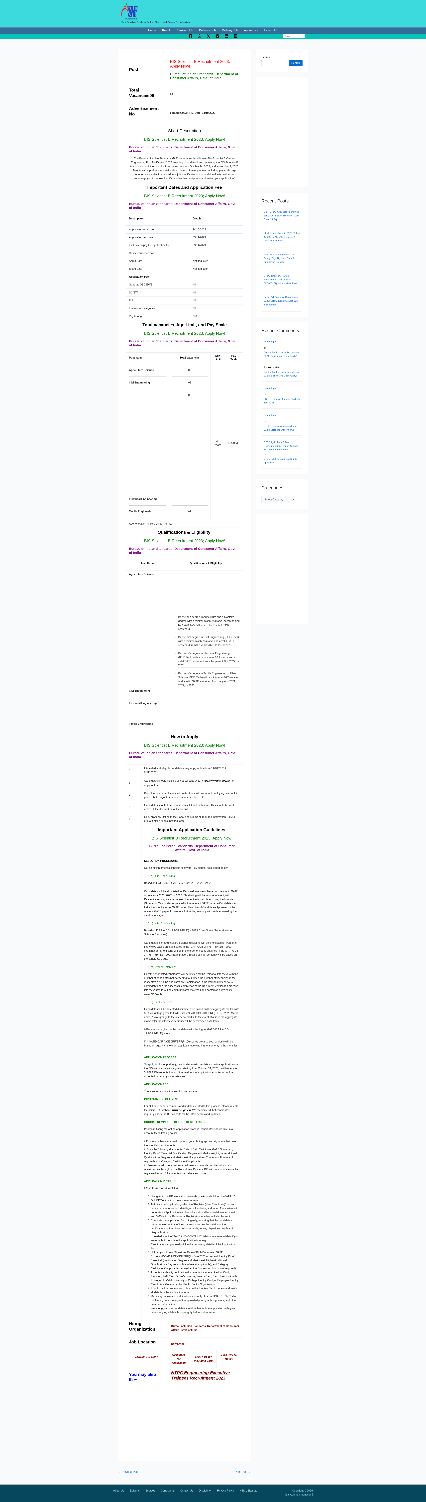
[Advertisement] (147, 439)
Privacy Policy (225, 1490)
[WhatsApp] (200, 36)
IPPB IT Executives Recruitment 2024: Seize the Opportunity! (280, 428)
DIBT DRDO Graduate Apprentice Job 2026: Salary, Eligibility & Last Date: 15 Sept (281, 215)
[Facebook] (191, 36)
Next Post (243, 1472)
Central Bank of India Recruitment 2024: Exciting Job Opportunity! (281, 354)
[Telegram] (217, 36)
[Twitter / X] (209, 36)
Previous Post (128, 1472)
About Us (118, 1490)
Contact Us (186, 1490)
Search (265, 57)
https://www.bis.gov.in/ (216, 780)
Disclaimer (205, 1490)
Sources (150, 1490)
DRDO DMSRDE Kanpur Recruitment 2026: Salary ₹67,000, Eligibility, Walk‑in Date (280, 280)
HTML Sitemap (248, 1490)
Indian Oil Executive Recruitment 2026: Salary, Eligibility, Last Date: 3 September (281, 301)
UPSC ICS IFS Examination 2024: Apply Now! (281, 461)
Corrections (167, 1490)
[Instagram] (235, 36)
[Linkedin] (226, 36)
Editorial (135, 1490)
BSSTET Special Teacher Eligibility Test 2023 (282, 401)
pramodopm (270, 341)
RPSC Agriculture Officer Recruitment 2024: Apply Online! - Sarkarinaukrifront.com (281, 446)
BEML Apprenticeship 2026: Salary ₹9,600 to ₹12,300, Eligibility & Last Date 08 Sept (282, 237)
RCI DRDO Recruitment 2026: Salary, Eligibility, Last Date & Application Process (279, 258)
